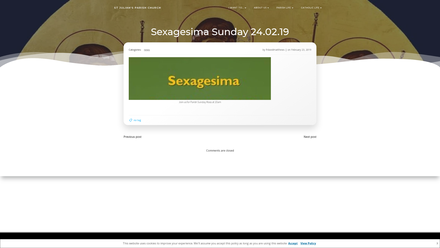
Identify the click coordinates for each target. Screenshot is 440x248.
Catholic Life (310, 7)
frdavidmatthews (275, 49)
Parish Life (284, 7)
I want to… (236, 7)
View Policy (308, 243)
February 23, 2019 (301, 49)
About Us (260, 7)
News (147, 49)
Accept (293, 243)
